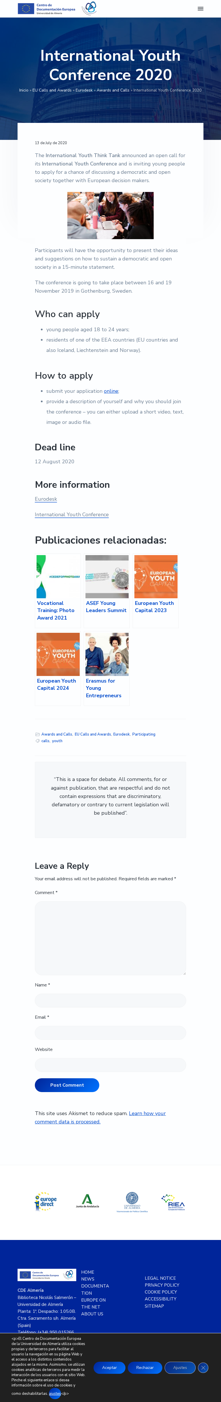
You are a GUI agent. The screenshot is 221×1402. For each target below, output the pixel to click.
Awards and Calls (113, 90)
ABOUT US (92, 1314)
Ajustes (180, 1367)
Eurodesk (84, 90)
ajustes (55, 1393)
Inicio (23, 90)
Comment (46, 892)
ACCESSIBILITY (160, 1299)
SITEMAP (154, 1306)
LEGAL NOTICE (160, 1278)
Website (44, 1049)
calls (45, 741)
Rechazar (145, 1367)
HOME (87, 1272)
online (111, 391)
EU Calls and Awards (52, 90)
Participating (143, 734)
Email (42, 1017)
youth (57, 741)
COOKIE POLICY (161, 1292)
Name (42, 985)
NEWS (87, 1279)
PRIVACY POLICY (162, 1285)
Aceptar (109, 1367)
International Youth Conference (72, 514)
